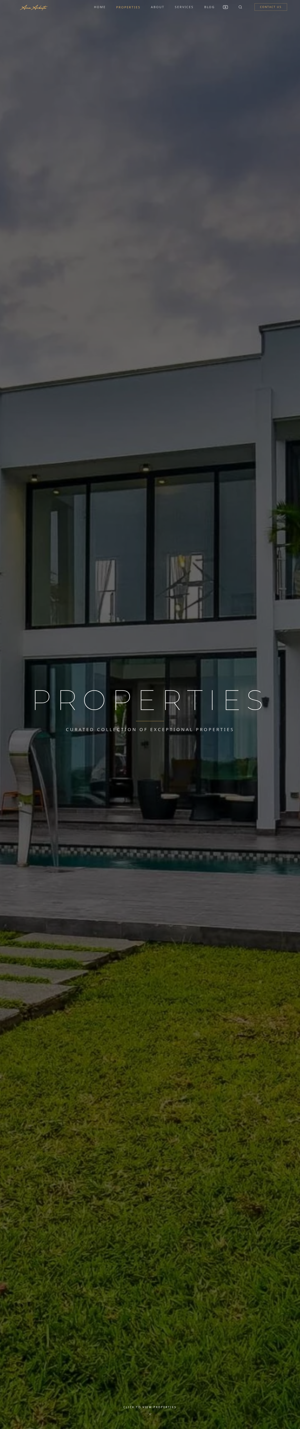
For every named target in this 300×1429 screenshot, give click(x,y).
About (157, 7)
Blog (209, 7)
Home (100, 7)
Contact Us (271, 7)
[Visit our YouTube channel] (225, 7)
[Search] (240, 7)
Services (184, 7)
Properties (128, 7)
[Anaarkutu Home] (33, 7)
